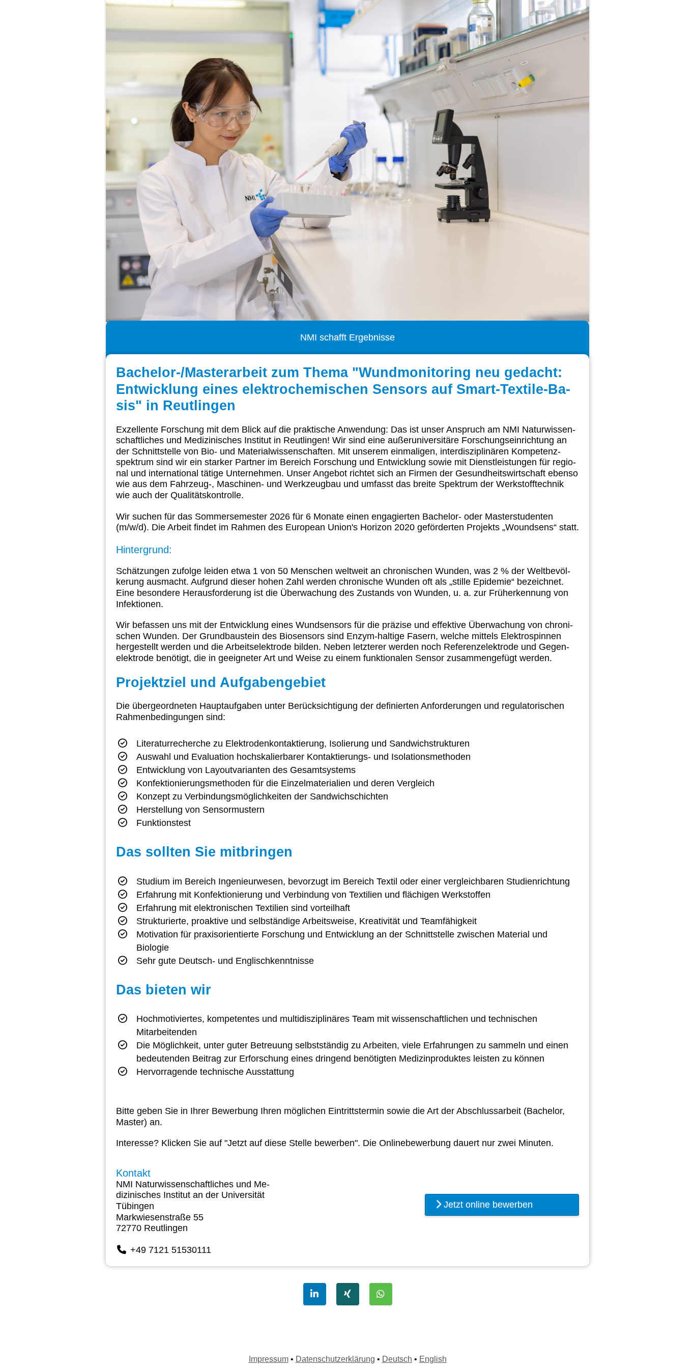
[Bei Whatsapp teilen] (381, 1294)
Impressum (268, 1359)
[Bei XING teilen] (348, 1294)
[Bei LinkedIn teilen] (315, 1294)
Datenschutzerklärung (335, 1359)
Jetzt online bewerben (487, 1204)
